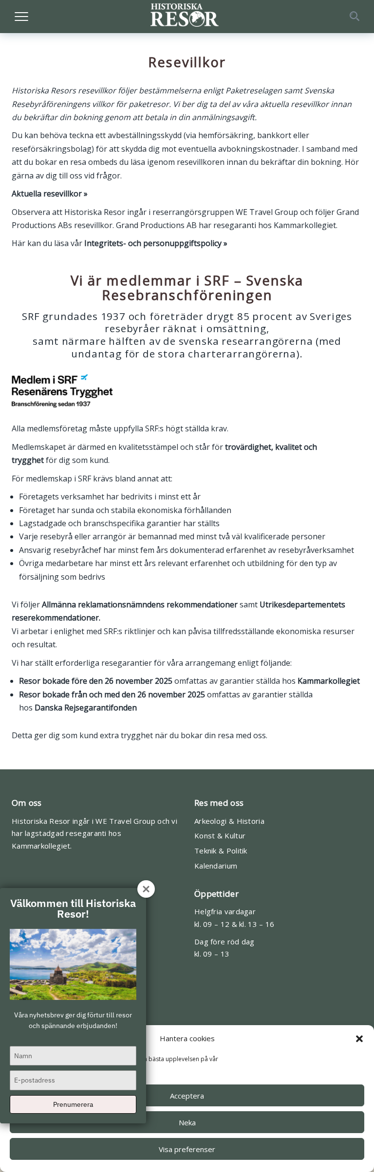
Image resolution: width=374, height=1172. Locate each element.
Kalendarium (215, 865)
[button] (359, 1039)
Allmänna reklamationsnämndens (103, 604)
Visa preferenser (187, 1149)
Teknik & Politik (220, 850)
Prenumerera (73, 1104)
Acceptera (187, 1096)
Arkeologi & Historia (229, 821)
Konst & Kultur (219, 835)
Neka (187, 1122)
